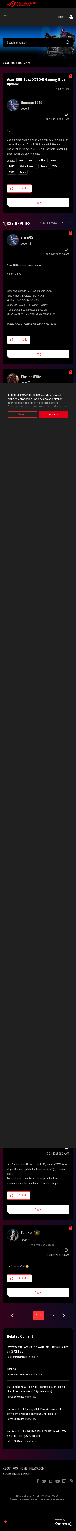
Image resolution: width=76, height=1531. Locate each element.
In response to (44, 1245)
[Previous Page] (13, 1315)
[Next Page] (62, 1315)
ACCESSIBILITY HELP (16, 1474)
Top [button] (5, 1521)
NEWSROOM (36, 1468)
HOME (23, 1468)
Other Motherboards (19, 1357)
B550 (11, 166)
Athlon (42, 160)
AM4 (21, 160)
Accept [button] (53, 414)
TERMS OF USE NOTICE (27, 1495)
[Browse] (6, 17)
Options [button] (70, 63)
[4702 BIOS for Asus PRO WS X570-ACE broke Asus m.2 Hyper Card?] (63, 222)
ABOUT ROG (10, 1468)
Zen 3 (23, 172)
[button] (11, 188)
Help (60, 16)
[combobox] (38, 42)
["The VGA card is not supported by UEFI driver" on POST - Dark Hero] (69, 222)
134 (52, 1315)
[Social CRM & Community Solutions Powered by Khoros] (63, 1522)
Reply (38, 203)
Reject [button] (22, 414)
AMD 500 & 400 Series (17, 63)
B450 (53, 160)
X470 (54, 166)
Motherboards (27, 166)
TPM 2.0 (11, 1369)
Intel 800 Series (16, 1396)
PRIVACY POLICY (49, 1495)
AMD (31, 160)
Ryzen (44, 166)
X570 (11, 172)
